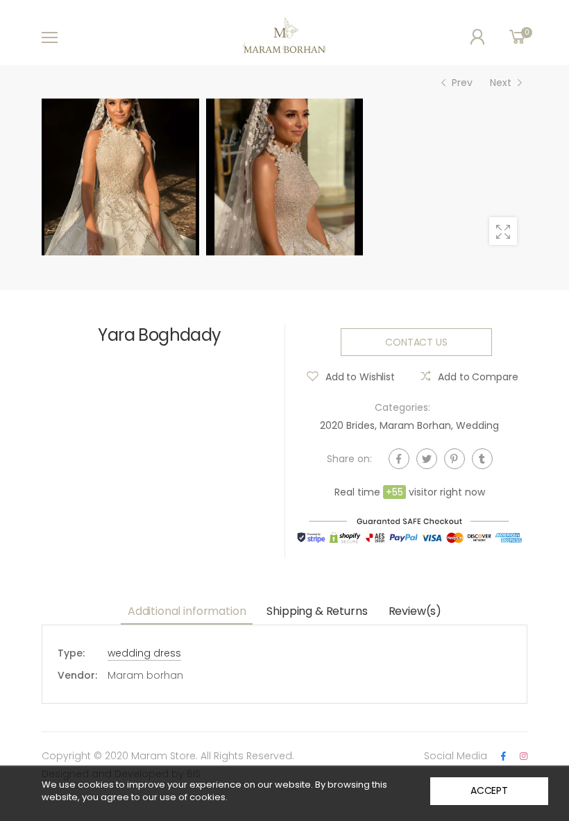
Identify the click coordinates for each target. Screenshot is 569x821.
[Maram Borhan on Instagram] (523, 756)
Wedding (477, 425)
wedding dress (144, 653)
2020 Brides (347, 425)
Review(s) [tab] (415, 611)
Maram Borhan (415, 425)
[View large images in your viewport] (503, 231)
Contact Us (416, 342)
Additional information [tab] (187, 611)
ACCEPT (489, 790)
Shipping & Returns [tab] (316, 611)
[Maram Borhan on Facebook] (503, 756)
